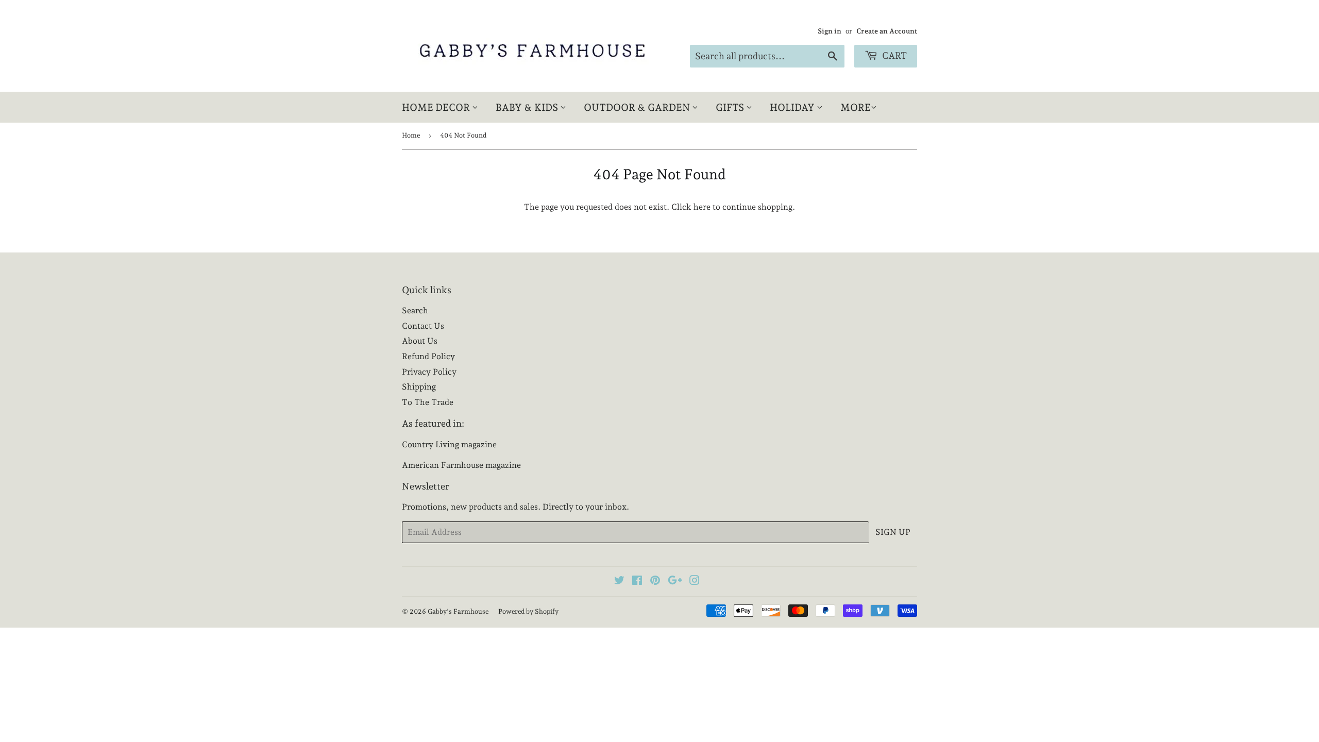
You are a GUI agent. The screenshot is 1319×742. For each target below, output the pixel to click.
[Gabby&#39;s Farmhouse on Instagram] (694, 581)
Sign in (829, 31)
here (702, 207)
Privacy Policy (429, 372)
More (855, 107)
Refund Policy (428, 356)
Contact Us (423, 326)
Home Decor (437, 107)
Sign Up (892, 532)
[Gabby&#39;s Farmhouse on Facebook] (637, 581)
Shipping (419, 387)
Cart (893, 55)
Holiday (793, 107)
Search (415, 310)
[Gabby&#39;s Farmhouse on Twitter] (619, 581)
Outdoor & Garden (638, 107)
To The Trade (427, 402)
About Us (419, 341)
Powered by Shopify (528, 611)
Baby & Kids (528, 107)
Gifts (731, 107)
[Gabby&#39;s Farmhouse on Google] (675, 581)
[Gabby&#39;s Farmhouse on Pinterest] (655, 581)
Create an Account (886, 31)
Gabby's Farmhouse (458, 611)
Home (411, 135)
